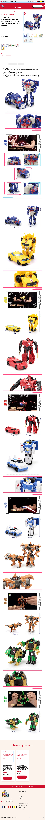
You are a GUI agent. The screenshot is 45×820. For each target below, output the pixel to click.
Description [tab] (5, 63)
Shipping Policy (22, 807)
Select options (8, 778)
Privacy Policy (21, 801)
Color (2, 43)
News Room (18, 7)
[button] (5, 31)
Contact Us (21, 798)
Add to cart (8, 54)
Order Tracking (22, 809)
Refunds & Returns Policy (24, 803)
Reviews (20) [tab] (21, 63)
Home (2, 11)
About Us (20, 796)
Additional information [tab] (12, 63)
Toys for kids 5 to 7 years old (9, 11)
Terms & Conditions (23, 805)
